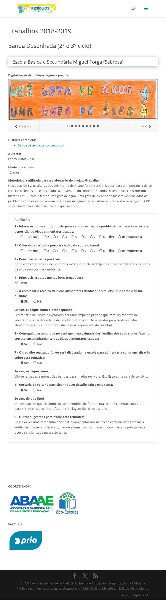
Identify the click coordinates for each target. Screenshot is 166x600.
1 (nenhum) (32, 236)
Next (143, 126)
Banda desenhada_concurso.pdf (41, 145)
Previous (25, 126)
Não (39, 301)
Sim (26, 301)
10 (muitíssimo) (132, 236)
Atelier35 (143, 595)
